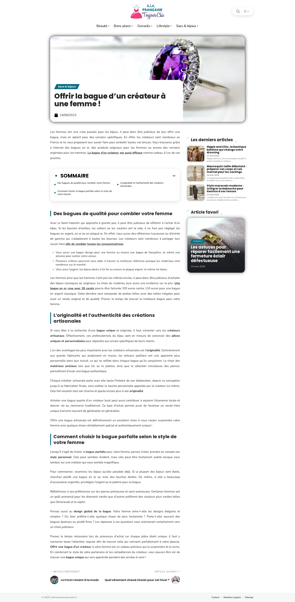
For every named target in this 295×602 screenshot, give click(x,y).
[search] (238, 11)
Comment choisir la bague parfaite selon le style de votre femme (84, 192)
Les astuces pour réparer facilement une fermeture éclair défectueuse (215, 253)
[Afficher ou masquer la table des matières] (132, 176)
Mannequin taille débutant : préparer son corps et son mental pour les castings (227, 169)
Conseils (198, 241)
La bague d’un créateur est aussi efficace (115, 153)
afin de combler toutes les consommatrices (94, 244)
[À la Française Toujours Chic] (147, 11)
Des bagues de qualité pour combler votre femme (83, 183)
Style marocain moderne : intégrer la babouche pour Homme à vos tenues (225, 188)
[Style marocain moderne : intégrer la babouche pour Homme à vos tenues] (195, 192)
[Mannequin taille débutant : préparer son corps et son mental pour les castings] (195, 173)
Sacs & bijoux (67, 86)
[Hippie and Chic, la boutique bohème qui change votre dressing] (195, 153)
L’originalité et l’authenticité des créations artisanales (142, 184)
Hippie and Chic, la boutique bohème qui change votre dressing (226, 149)
